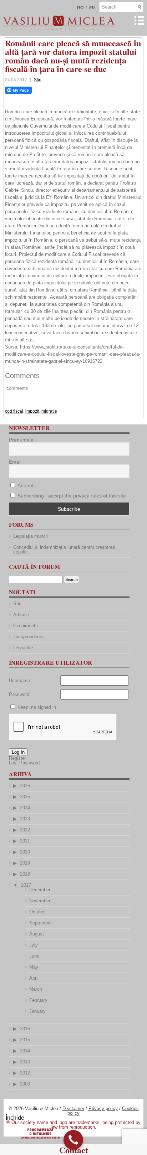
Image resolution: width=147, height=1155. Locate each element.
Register (17, 758)
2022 (25, 829)
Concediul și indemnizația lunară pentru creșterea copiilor (64, 550)
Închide (15, 1118)
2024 (25, 807)
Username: (20, 680)
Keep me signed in (36, 707)
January (37, 1011)
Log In (18, 752)
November (39, 900)
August (36, 934)
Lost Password (24, 762)
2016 (25, 1028)
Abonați (25, 485)
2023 (25, 818)
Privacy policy (103, 1108)
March (35, 989)
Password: (20, 694)
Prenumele (21, 439)
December (39, 889)
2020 (25, 852)
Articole (21, 614)
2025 (25, 796)
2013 (25, 1061)
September (40, 922)
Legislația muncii (30, 536)
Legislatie (23, 647)
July (33, 945)
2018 (25, 874)
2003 (25, 1084)
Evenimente (25, 625)
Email (15, 461)
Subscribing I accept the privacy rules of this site (71, 496)
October (37, 911)
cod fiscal (14, 411)
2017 (26, 885)
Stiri (37, 79)
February (38, 1000)
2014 (25, 1050)
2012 (25, 1073)
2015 (25, 1039)
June (34, 956)
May (33, 967)
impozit (32, 411)
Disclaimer (73, 1108)
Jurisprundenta (28, 636)
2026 (25, 785)
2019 (25, 863)
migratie (49, 411)
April (34, 978)
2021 (25, 841)
